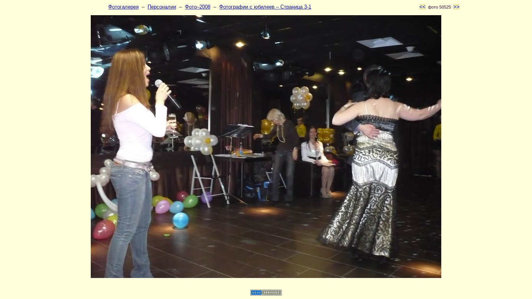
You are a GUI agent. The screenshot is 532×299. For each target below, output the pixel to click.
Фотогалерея (123, 7)
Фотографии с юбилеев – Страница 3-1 (265, 7)
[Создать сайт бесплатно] (266, 294)
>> (456, 7)
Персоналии (162, 7)
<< (422, 7)
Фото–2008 (197, 7)
